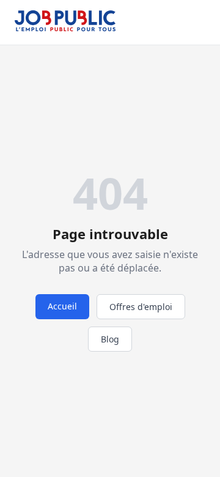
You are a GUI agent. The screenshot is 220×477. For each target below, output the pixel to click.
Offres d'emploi (140, 306)
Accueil (62, 306)
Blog (110, 339)
